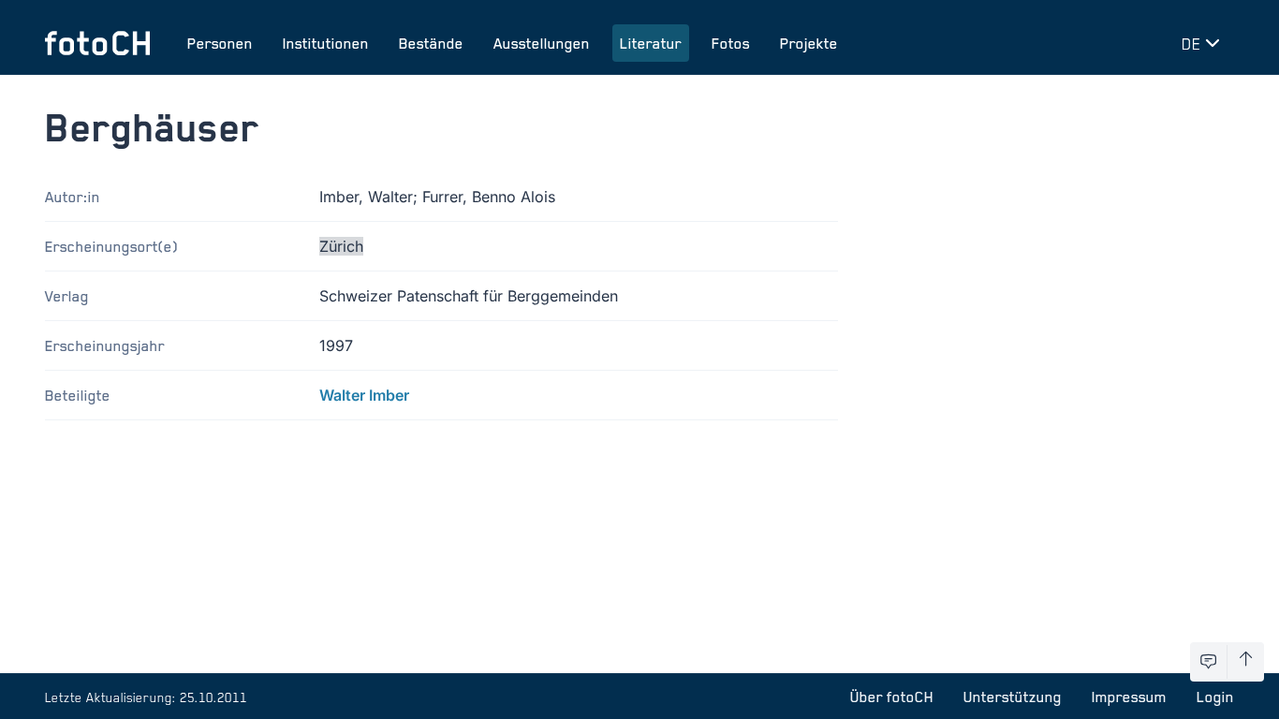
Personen (220, 43)
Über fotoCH (892, 696)
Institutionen (326, 43)
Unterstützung (1012, 696)
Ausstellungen (541, 43)
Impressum (1129, 696)
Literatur (651, 43)
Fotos (731, 43)
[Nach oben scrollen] (1246, 662)
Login (1215, 696)
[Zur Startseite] (97, 43)
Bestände (431, 43)
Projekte (809, 43)
